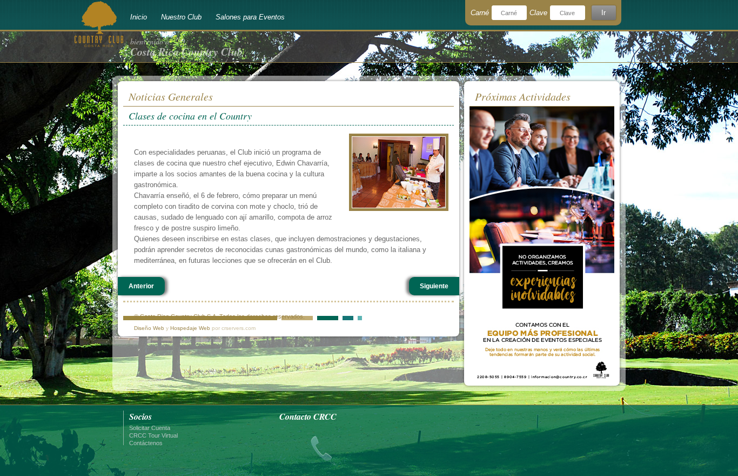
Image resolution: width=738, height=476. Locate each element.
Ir (603, 13)
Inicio (138, 17)
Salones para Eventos (250, 17)
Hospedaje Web (190, 328)
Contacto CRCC (308, 416)
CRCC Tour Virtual (153, 435)
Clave (538, 13)
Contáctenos (146, 443)
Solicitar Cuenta (149, 428)
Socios (140, 416)
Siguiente (434, 286)
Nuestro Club (181, 17)
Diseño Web (149, 328)
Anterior (141, 286)
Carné (480, 13)
